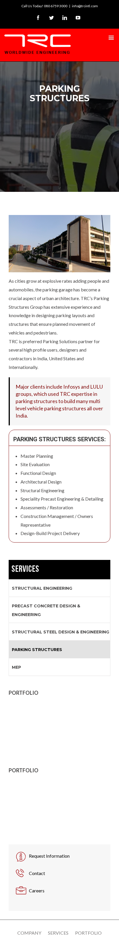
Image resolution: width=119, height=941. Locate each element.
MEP (16, 667)
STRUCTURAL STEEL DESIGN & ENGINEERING (60, 632)
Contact (37, 873)
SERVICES (25, 569)
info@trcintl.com (85, 6)
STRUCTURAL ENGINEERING (42, 588)
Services (58, 933)
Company (29, 933)
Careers (36, 890)
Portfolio (88, 933)
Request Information (49, 856)
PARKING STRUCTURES (37, 649)
